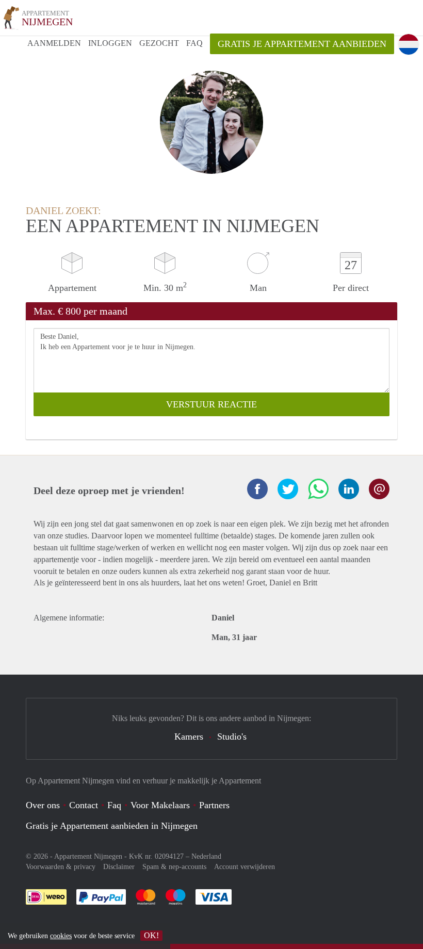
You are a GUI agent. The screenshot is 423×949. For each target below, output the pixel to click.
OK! (151, 935)
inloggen (110, 43)
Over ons (43, 805)
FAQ (194, 43)
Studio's (232, 736)
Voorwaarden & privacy (60, 867)
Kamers (188, 736)
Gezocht (159, 43)
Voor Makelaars (160, 805)
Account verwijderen (244, 867)
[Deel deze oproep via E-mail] (379, 489)
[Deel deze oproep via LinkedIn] (348, 489)
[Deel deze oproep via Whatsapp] (318, 489)
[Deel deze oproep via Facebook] (257, 489)
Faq (114, 805)
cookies (61, 936)
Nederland (206, 856)
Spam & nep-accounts (174, 867)
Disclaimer (119, 867)
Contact (83, 805)
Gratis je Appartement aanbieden (302, 44)
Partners (214, 805)
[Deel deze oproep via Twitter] (288, 489)
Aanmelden (54, 43)
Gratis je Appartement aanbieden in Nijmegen (112, 826)
